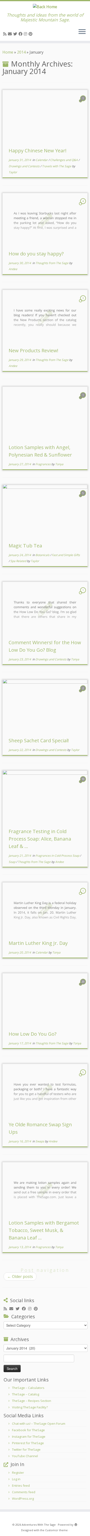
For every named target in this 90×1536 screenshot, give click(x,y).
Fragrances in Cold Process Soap (58, 856)
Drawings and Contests (24, 166)
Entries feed (21, 1485)
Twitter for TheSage (26, 1449)
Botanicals (43, 555)
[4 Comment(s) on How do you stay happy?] (83, 205)
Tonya (59, 464)
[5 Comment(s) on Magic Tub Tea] (83, 497)
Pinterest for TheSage (28, 1443)
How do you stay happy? (36, 253)
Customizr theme (56, 1530)
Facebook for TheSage (28, 1430)
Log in (16, 1479)
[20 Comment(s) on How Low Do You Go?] (83, 986)
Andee (13, 269)
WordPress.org (23, 1498)
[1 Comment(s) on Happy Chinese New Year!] (83, 102)
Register (18, 1472)
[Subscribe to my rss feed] (5, 34)
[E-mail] (10, 34)
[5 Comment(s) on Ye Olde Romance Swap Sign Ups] (83, 1076)
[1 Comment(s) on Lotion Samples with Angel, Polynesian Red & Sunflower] (83, 399)
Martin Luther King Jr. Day (38, 943)
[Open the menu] (82, 32)
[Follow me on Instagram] (26, 34)
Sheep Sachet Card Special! (39, 740)
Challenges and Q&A (64, 160)
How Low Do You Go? (32, 1034)
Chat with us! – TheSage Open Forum (38, 1423)
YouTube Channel (25, 1456)
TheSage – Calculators (28, 1388)
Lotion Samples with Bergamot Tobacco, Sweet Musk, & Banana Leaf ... (44, 1230)
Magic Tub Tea (25, 545)
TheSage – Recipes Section (31, 1401)
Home (7, 52)
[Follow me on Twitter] (15, 34)
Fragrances (43, 464)
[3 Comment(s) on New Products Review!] (83, 302)
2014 (21, 52)
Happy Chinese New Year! (37, 150)
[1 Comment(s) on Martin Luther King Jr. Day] (83, 895)
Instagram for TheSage (28, 1436)
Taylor (13, 172)
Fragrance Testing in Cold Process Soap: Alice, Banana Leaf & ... (40, 838)
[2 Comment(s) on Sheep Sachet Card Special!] (83, 692)
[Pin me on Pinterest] (31, 34)
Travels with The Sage (57, 166)
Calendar (42, 160)
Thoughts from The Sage (52, 263)
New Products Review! (33, 350)
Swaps (40, 1141)
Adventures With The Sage (39, 1524)
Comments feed (23, 1492)
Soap (12, 862)
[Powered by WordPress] (76, 1523)
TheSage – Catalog (25, 1394)
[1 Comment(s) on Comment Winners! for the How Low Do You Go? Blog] (83, 594)
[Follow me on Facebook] (21, 34)
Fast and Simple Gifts (66, 555)
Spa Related (18, 561)
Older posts (20, 1276)
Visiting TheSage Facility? (30, 1407)
